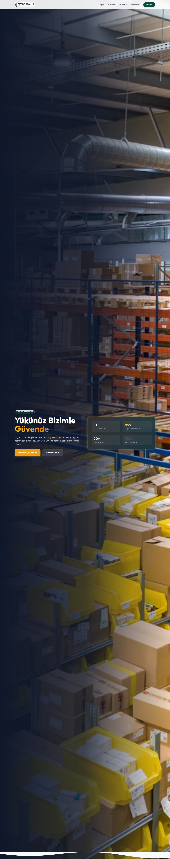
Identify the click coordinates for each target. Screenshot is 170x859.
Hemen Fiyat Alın (26, 452)
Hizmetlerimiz (52, 452)
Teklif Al (149, 5)
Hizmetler (123, 5)
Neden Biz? (135, 5)
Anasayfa (100, 5)
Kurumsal (111, 5)
